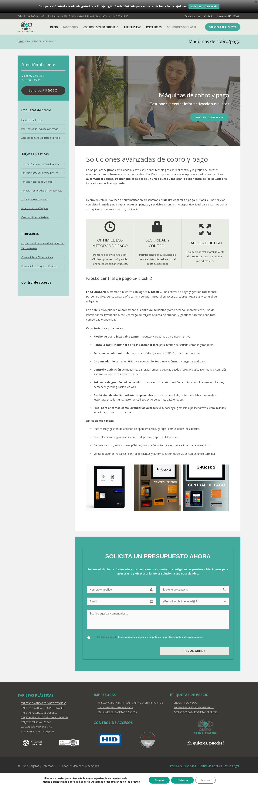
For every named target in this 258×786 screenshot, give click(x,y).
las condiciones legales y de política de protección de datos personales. (160, 637)
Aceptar (159, 780)
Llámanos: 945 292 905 (228, 16)
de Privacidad (183, 766)
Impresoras (30, 233)
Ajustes (205, 780)
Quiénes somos (192, 16)
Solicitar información (204, 6)
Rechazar (182, 780)
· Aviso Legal (231, 766)
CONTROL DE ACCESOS (113, 722)
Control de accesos (36, 282)
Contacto (208, 16)
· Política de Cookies (210, 766)
